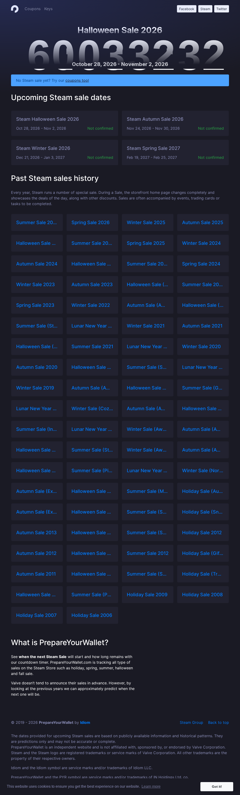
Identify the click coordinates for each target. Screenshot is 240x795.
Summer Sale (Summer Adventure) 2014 (148, 512)
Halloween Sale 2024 (92, 264)
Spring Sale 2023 (35, 305)
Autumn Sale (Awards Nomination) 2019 (92, 388)
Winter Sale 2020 (201, 346)
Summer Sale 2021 (92, 346)
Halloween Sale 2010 (37, 594)
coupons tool (77, 80)
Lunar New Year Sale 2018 (92, 429)
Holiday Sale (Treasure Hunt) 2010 (203, 574)
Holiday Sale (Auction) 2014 (203, 491)
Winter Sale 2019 (35, 388)
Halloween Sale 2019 (148, 388)
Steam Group (191, 722)
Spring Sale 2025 (146, 243)
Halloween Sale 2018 (203, 408)
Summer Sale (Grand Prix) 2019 (203, 388)
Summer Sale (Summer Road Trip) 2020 (148, 367)
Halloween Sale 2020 (92, 367)
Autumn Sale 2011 (36, 574)
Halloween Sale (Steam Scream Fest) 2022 (203, 305)
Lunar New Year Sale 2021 (148, 346)
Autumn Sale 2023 (92, 284)
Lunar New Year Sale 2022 (92, 326)
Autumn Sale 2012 (36, 553)
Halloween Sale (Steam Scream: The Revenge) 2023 (148, 284)
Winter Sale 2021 (146, 326)
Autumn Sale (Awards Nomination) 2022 (148, 305)
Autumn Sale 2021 (202, 326)
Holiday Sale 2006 (91, 615)
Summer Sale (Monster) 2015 (148, 491)
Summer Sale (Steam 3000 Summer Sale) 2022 (37, 326)
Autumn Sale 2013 (36, 532)
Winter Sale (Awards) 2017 (148, 429)
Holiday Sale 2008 (202, 594)
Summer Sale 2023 (203, 284)
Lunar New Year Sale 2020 (203, 367)
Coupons (33, 8)
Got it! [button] (217, 786)
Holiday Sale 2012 (202, 532)
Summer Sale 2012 (148, 553)
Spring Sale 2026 (90, 222)
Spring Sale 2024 (201, 264)
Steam (205, 9)
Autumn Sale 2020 (36, 367)
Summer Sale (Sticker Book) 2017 (92, 450)
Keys (48, 8)
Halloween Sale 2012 (92, 553)
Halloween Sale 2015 (92, 491)
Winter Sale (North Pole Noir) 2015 (203, 470)
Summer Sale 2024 (148, 264)
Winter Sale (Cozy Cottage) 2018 (92, 408)
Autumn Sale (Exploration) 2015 (37, 491)
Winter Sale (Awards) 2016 (148, 450)
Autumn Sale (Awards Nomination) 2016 (203, 450)
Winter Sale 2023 (35, 284)
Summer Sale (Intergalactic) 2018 (37, 429)
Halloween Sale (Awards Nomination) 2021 (37, 346)
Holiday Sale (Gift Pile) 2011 (203, 553)
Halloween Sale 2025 (37, 243)
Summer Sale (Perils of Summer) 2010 (92, 594)
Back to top (218, 722)
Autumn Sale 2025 (202, 222)
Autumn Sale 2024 (36, 264)
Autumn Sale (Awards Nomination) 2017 (203, 429)
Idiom (85, 722)
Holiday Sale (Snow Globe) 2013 (203, 512)
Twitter (221, 9)
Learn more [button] (151, 786)
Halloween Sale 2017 (37, 450)
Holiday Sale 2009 (147, 594)
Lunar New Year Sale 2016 (148, 470)
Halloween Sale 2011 (92, 574)
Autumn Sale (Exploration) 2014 (37, 512)
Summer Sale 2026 (37, 222)
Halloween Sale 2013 (92, 532)
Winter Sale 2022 (90, 305)
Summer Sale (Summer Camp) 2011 (148, 574)
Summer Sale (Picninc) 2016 (92, 470)
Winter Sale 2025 (146, 222)
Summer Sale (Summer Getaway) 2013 (148, 532)
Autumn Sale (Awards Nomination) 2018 (148, 408)
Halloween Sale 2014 (92, 512)
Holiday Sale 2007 (36, 615)
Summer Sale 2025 (92, 243)
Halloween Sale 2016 (37, 470)
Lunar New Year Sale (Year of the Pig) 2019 (37, 408)
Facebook (186, 9)
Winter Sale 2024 (201, 243)
